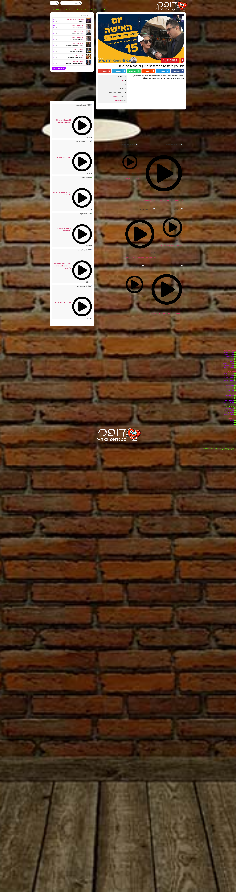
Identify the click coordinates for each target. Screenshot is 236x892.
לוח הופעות (68, 9)
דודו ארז (118, 101)
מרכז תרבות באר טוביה (76, 51)
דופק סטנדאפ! (232, 418)
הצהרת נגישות (118, 443)
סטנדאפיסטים (95, 9)
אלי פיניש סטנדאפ (78, 43)
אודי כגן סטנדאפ (79, 31)
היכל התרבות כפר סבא (76, 39)
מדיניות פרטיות (130, 443)
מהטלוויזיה (117, 97)
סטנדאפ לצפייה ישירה (230, 350)
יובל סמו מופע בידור (78, 55)
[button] (141, 38)
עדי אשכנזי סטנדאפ (78, 25)
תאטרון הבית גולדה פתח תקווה (74, 45)
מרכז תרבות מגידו (77, 27)
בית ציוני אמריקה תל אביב (75, 57)
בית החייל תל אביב (77, 33)
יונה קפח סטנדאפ (78, 61)
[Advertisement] (141, 124)
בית (105, 9)
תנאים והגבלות (106, 443)
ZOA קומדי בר (78, 21)
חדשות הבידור (56, 9)
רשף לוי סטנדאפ (79, 49)
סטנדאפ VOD (81, 9)
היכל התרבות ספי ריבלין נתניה (74, 63)
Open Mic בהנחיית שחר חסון (75, 19)
